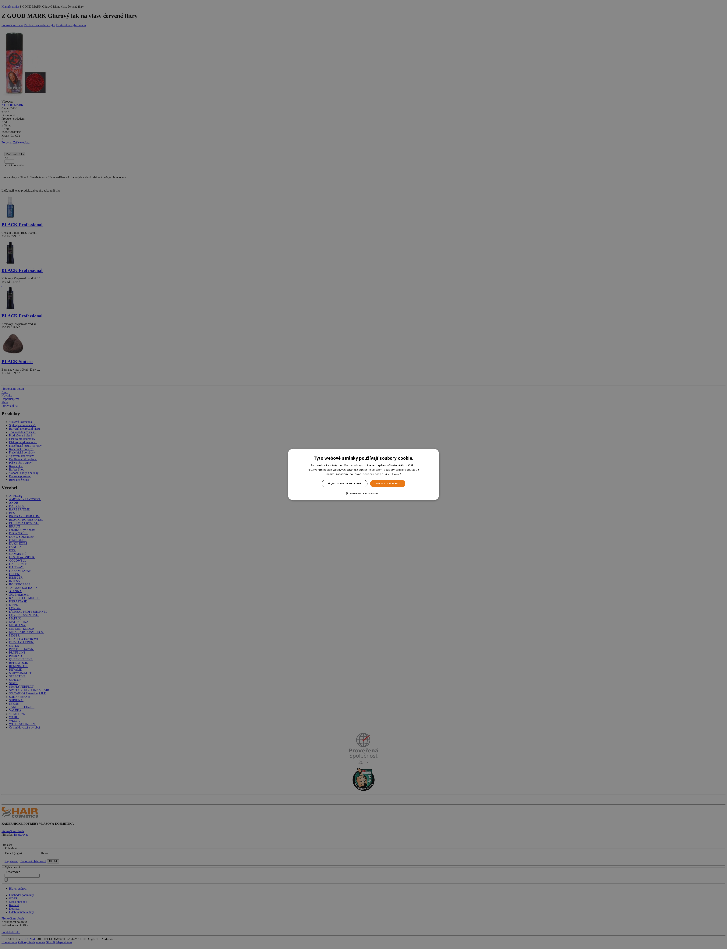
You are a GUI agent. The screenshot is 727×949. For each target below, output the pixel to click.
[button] (363, 493)
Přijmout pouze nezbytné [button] (345, 483)
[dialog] (363, 474)
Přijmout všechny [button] (388, 483)
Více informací (393, 474)
